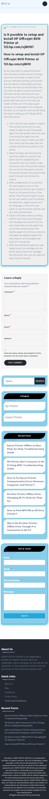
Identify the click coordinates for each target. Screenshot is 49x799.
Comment (9, 292)
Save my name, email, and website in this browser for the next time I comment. (22, 354)
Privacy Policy (11, 696)
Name (7, 315)
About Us (9, 684)
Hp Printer (11, 406)
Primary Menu (44, 4)
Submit (24, 616)
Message (9, 591)
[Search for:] (19, 381)
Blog (7, 688)
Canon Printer (13, 417)
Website (7, 338)
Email (7, 327)
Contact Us (10, 692)
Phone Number (13, 580)
